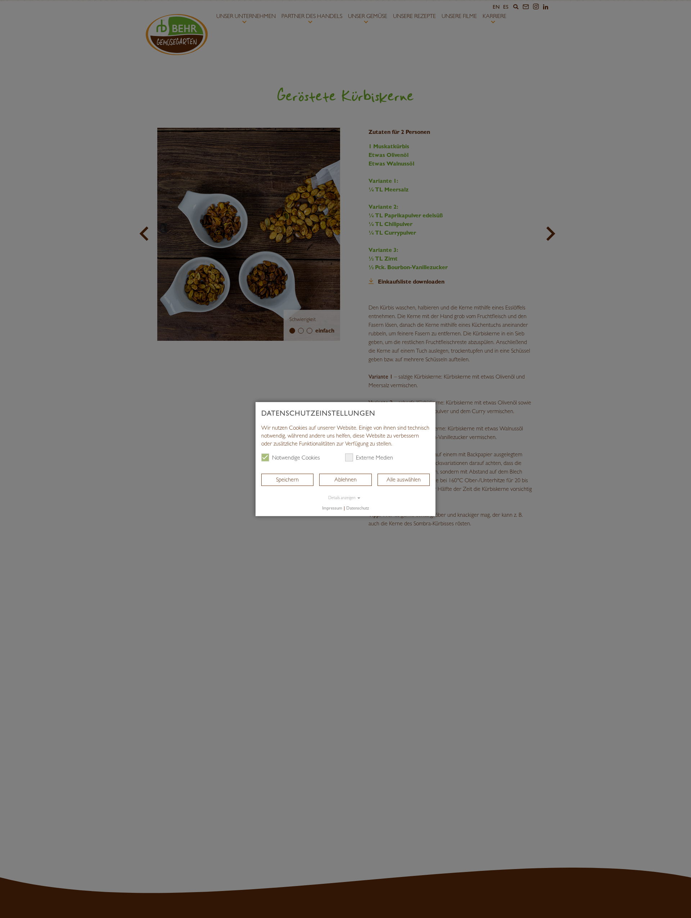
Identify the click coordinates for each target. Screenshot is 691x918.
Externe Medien (374, 457)
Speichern (287, 479)
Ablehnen (345, 479)
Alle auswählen (404, 479)
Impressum (332, 508)
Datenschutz (357, 508)
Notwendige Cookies (296, 457)
